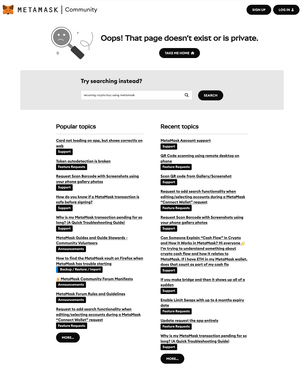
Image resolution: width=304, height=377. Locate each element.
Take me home (177, 53)
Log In (284, 10)
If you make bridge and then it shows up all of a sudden (203, 282)
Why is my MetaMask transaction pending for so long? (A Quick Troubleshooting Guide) (99, 220)
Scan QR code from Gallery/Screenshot (196, 176)
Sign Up (258, 10)
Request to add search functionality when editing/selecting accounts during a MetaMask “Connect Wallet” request (98, 314)
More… (68, 337)
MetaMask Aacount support (186, 140)
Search (211, 95)
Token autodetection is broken (83, 161)
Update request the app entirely (189, 320)
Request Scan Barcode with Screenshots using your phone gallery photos (97, 179)
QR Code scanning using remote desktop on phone (200, 158)
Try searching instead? (111, 81)
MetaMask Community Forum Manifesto (96, 279)
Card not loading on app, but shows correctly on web (99, 143)
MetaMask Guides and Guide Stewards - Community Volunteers (92, 240)
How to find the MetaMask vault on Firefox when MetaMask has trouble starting (99, 261)
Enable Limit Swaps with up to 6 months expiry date (202, 303)
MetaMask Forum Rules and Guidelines (90, 294)
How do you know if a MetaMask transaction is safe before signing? (97, 200)
